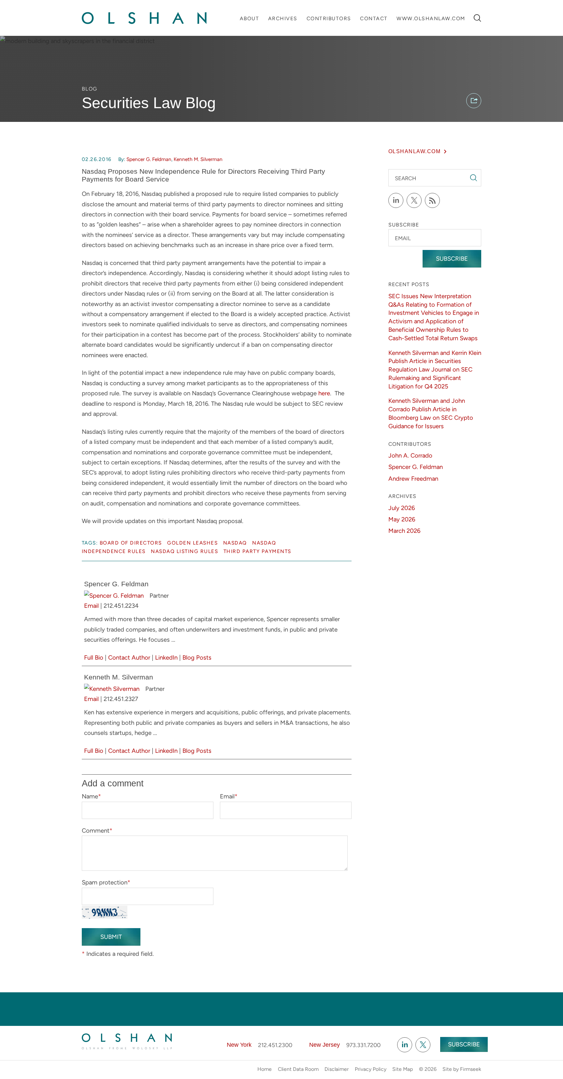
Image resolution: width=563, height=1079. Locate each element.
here (324, 393)
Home (264, 1069)
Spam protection (106, 882)
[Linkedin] (404, 1044)
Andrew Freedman (413, 478)
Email (91, 605)
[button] (473, 100)
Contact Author (129, 657)
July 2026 (401, 508)
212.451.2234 (121, 605)
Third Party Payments (257, 551)
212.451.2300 (275, 1045)
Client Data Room (298, 1069)
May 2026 (401, 519)
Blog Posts (196, 657)
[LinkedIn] (395, 200)
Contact (374, 18)
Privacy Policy (370, 1069)
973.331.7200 (363, 1045)
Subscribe (452, 258)
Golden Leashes (192, 543)
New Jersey (324, 1045)
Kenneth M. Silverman (198, 159)
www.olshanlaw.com (431, 18)
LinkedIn (166, 657)
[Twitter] (414, 200)
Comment (97, 830)
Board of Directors (131, 543)
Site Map (402, 1069)
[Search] (477, 18)
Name (91, 796)
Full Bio (93, 657)
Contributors (329, 18)
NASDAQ (235, 543)
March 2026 (404, 530)
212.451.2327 (121, 699)
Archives (282, 18)
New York (239, 1045)
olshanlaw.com (414, 151)
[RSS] (432, 200)
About (249, 18)
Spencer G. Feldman (148, 159)
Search (405, 178)
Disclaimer (337, 1069)
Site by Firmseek (461, 1069)
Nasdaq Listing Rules (184, 551)
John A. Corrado (410, 455)
